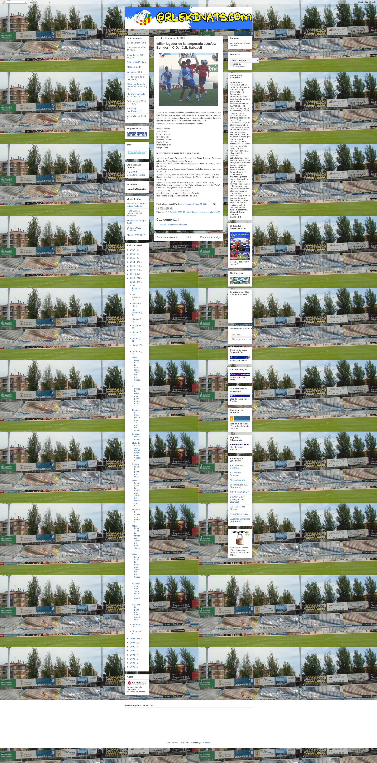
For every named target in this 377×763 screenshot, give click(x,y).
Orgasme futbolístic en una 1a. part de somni (136, 420)
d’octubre (137, 303)
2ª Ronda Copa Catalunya (134, 229)
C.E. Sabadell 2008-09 (175, 212)
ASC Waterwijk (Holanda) (237, 466)
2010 (132, 278)
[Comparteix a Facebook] (167, 208)
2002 (132, 663)
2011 (132, 274)
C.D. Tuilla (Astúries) (239, 492)
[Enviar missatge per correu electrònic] (213, 204)
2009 (132, 282)
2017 (132, 250)
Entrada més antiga (210, 237)
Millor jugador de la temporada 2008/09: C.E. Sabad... (136, 369)
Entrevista (132, 72)
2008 (132, 638)
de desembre (137, 286)
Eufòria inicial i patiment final (135, 470)
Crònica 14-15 (134, 62)
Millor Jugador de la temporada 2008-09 (203, 212)
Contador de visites (136, 175)
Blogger (208, 742)
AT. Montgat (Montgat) (235, 473)
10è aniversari (134, 43)
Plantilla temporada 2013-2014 (136, 95)
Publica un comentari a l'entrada (173, 225)
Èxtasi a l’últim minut (136, 436)
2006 (132, 647)
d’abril (136, 345)
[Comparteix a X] (164, 208)
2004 (132, 655)
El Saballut (132, 67)
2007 (132, 643)
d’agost (136, 319)
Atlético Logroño (237, 480)
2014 (132, 262)
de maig (137, 338)
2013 (132, 266)
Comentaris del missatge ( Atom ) (195, 245)
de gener (137, 631)
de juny (136, 332)
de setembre (136, 311)
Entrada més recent (166, 237)
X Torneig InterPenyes (133, 109)
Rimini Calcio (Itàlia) (239, 514)
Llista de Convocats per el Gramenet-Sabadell (136, 451)
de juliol (136, 325)
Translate (240, 66)
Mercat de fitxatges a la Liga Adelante (137, 204)
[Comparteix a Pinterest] (171, 208)
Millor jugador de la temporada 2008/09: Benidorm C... (136, 493)
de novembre (137, 295)
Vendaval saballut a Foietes (136, 515)
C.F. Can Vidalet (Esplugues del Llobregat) (237, 499)
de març (137, 351)
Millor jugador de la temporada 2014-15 (136, 85)
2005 (132, 651)
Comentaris (239, 339)
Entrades (238, 335)
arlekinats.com (134, 116)
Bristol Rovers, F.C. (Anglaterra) (239, 486)
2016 (132, 254)
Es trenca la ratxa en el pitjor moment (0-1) (136, 396)
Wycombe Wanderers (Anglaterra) (240, 520)
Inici (188, 237)
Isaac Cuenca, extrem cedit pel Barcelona (134, 213)
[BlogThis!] (161, 208)
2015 (132, 258)
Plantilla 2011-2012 (136, 235)
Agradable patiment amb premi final (136, 612)
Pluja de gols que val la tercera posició (136, 592)
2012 (132, 270)
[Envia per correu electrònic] (157, 208)
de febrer (137, 624)
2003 (132, 659)
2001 (132, 667)
